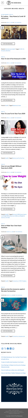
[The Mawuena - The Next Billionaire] (14, 2)
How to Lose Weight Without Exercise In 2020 (11, 167)
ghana (25, 281)
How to (14, 158)
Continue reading (8, 43)
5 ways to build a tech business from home (12, 362)
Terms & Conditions (14, 413)
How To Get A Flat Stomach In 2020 (13, 59)
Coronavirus (15, 281)
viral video (7, 217)
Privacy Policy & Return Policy (14, 411)
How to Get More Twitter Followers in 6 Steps (13, 373)
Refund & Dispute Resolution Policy (14, 412)
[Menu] (2, 2)
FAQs (10, 410)
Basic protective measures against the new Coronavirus (13, 290)
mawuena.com (21, 336)
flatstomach (15, 105)
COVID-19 (21, 49)
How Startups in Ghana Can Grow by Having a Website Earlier (13, 366)
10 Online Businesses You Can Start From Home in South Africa (14, 358)
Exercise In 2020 (16, 214)
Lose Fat (18, 158)
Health (11, 14)
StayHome (8, 50)
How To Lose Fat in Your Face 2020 (13, 113)
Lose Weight (20, 216)
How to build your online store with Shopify (12, 370)
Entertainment (5, 14)
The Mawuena (17, 22)
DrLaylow (3, 50)
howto (19, 105)
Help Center (15, 410)
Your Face (22, 158)
